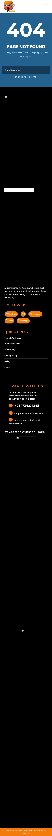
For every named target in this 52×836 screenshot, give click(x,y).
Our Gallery (9, 349)
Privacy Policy (10, 355)
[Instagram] (36, 313)
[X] (24, 313)
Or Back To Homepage (26, 77)
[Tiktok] (10, 320)
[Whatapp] (24, 320)
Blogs (7, 367)
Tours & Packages (12, 338)
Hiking (7, 361)
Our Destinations (12, 344)
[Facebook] (12, 313)
